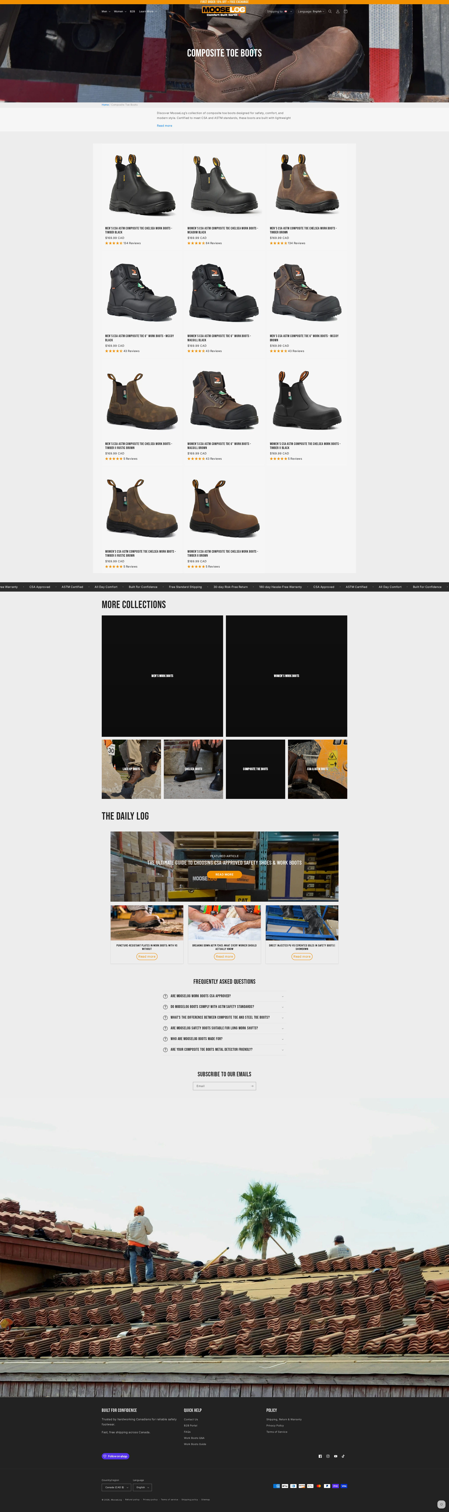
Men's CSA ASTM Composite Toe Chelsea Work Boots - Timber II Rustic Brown (138, 446)
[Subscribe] (252, 1086)
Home (105, 104)
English (141, 1487)
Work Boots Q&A (194, 1437)
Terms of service (169, 1499)
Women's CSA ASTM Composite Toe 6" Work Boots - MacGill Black (219, 338)
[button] (106, 11)
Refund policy (132, 1499)
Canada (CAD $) (114, 1487)
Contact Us (191, 1419)
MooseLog (116, 1499)
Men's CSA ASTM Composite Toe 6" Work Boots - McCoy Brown (304, 338)
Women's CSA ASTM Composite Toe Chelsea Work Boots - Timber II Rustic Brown (140, 554)
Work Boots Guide (195, 1444)
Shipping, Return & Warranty (284, 1419)
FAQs (187, 1431)
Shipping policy (190, 1499)
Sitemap (205, 1499)
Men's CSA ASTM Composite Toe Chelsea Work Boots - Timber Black (138, 230)
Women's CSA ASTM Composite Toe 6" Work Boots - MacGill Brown (219, 446)
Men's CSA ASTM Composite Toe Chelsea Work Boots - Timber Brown (303, 230)
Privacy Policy (275, 1425)
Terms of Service (276, 1431)
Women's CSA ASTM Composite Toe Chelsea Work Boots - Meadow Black (222, 230)
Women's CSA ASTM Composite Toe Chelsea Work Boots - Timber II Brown (222, 554)
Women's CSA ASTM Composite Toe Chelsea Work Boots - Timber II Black (305, 446)
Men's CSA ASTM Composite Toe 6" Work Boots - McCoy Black (139, 338)
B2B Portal (190, 1425)
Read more (164, 125)
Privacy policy (150, 1499)
